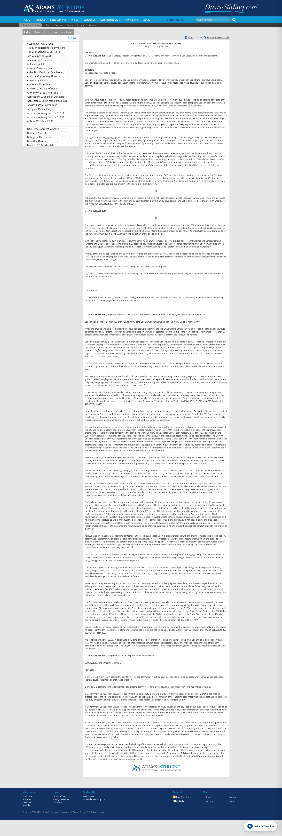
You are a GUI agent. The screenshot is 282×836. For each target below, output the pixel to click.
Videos (146, 19)
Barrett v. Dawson (37, 141)
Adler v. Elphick (35, 64)
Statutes (38, 32)
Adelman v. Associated (40, 60)
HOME (26, 19)
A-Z (70, 38)
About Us (40, 19)
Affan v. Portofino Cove (40, 68)
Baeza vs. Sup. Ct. (37, 133)
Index (27, 32)
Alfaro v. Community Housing (43, 76)
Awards (26, 805)
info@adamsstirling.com (94, 799)
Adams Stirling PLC (81, 812)
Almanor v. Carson (37, 80)
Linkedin (180, 801)
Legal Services (58, 19)
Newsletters (131, 19)
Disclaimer (58, 802)
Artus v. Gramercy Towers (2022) (45, 117)
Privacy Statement (61, 799)
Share (198, 37)
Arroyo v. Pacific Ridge (39, 109)
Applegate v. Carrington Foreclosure (47, 100)
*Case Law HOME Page (40, 43)
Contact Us (89, 19)
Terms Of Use (59, 796)
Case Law (52, 32)
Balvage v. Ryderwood (39, 137)
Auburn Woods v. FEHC (40, 121)
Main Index (28, 796)
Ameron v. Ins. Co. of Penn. (42, 88)
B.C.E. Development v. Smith (43, 128)
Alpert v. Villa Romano (39, 84)
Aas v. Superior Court (39, 55)
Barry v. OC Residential (40, 145)
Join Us (74, 19)
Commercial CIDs (110, 19)
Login (102, 812)
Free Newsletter (184, 797)
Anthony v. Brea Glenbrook (42, 92)
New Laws (66, 32)
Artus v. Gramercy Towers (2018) (45, 113)
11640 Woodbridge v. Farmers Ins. (46, 47)
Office (93, 812)
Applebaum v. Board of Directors (45, 96)
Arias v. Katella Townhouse (42, 104)
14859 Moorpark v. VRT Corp (43, 51)
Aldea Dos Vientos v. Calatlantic (44, 72)
